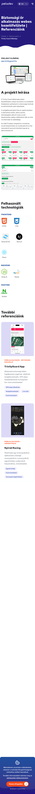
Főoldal (3, 36)
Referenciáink (14, 36)
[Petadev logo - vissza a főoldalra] (7, 3)
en (26, 4)
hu (22, 4)
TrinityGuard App (14, 366)
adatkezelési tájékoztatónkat (17, 778)
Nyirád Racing (12, 447)
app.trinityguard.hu (9, 61)
